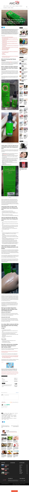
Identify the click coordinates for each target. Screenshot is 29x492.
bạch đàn (6, 413)
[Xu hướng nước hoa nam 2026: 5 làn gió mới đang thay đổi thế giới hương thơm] (20, 68)
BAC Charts (14, 484)
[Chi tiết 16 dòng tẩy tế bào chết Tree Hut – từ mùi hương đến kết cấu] (20, 60)
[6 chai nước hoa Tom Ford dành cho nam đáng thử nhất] (24, 146)
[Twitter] (24, 480)
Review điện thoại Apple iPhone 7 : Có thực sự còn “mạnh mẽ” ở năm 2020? (5, 427)
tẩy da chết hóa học (8, 417)
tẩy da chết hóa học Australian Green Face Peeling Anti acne (7, 418)
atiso (3, 413)
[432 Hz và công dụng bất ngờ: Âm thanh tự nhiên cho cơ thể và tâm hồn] (16, 452)
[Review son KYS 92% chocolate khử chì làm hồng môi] (21, 86)
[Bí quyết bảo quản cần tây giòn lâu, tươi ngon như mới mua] (10, 438)
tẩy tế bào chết (15, 418)
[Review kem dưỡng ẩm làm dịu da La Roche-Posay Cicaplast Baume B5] (26, 109)
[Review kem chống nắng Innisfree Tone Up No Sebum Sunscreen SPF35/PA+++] (26, 99)
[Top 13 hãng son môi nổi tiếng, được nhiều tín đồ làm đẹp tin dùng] (20, 76)
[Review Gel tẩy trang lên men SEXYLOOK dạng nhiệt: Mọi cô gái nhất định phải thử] (21, 92)
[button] (27, 7)
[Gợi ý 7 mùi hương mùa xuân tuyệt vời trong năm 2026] (2, 469)
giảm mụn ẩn (16, 413)
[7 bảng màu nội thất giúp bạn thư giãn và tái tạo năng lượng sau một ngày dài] (10, 445)
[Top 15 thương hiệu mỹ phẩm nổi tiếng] (20, 80)
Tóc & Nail (2, 446)
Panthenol (3, 416)
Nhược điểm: (4, 54)
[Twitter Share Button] (4, 27)
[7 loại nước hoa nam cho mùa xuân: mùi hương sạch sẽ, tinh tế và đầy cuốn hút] (2, 465)
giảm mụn (13, 413)
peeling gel (5, 416)
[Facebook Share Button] (2, 27)
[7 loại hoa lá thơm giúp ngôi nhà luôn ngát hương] (4, 438)
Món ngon (21, 473)
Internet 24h (21, 472)
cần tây (8, 413)
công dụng (11, 413)
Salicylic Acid (15, 416)
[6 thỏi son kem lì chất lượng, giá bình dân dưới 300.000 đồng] (26, 92)
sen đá (2, 417)
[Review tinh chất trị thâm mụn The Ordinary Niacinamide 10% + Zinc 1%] (21, 109)
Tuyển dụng (21, 483)
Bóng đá (21, 471)
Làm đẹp (14, 446)
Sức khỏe (9, 7)
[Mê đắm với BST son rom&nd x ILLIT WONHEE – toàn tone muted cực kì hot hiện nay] (24, 155)
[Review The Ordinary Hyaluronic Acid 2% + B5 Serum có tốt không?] (21, 135)
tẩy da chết (5, 417)
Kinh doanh (5, 7)
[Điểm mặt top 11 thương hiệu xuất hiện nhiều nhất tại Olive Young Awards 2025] (2, 473)
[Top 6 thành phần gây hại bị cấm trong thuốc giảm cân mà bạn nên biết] (16, 445)
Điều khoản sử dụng (17, 483)
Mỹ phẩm (22, 61)
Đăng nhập (17, 392)
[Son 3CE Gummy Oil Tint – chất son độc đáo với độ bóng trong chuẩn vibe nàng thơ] (20, 72)
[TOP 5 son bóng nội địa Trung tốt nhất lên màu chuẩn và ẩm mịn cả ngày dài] (21, 116)
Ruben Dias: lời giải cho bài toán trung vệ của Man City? (15, 426)
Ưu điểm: (3, 53)
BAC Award (17, 484)
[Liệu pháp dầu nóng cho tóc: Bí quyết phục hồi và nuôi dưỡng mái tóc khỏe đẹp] (4, 452)
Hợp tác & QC (24, 483)
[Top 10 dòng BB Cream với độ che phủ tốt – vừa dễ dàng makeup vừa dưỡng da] (24, 50)
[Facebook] (20, 480)
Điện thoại (21, 470)
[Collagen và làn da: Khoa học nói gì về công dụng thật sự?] (16, 438)
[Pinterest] (21, 480)
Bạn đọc (12, 7)
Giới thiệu (14, 483)
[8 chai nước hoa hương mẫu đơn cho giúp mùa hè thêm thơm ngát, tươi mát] (24, 32)
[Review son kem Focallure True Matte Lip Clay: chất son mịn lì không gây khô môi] (21, 128)
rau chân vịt (12, 416)
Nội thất (8, 446)
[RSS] (23, 480)
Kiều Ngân (7, 430)
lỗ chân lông (5, 154)
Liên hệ (19, 484)
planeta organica (8, 416)
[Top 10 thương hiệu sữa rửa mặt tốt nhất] (24, 41)
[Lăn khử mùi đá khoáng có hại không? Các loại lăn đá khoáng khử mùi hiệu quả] (26, 86)
